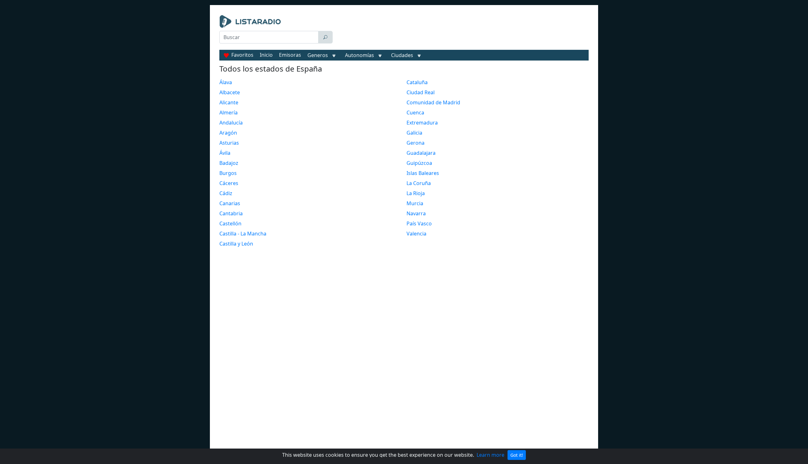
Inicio (266, 54)
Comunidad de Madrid (433, 102)
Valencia (416, 233)
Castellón (230, 223)
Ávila (224, 152)
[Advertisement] (462, 31)
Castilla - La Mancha (242, 233)
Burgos (228, 173)
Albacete (229, 92)
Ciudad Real (421, 92)
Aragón (228, 132)
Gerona (416, 142)
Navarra (416, 213)
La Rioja (416, 193)
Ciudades (402, 55)
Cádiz (225, 193)
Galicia (414, 132)
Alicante (228, 102)
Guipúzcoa (419, 163)
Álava (225, 82)
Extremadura (422, 122)
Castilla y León (236, 243)
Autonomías (359, 55)
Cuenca (415, 112)
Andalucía (231, 122)
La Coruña (419, 183)
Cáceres (228, 183)
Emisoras (290, 54)
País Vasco (419, 223)
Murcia (415, 203)
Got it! (516, 455)
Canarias (229, 203)
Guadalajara (421, 152)
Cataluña (417, 82)
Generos (317, 55)
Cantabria (231, 213)
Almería (228, 112)
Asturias (229, 142)
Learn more (490, 454)
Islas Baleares (423, 173)
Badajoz (228, 163)
